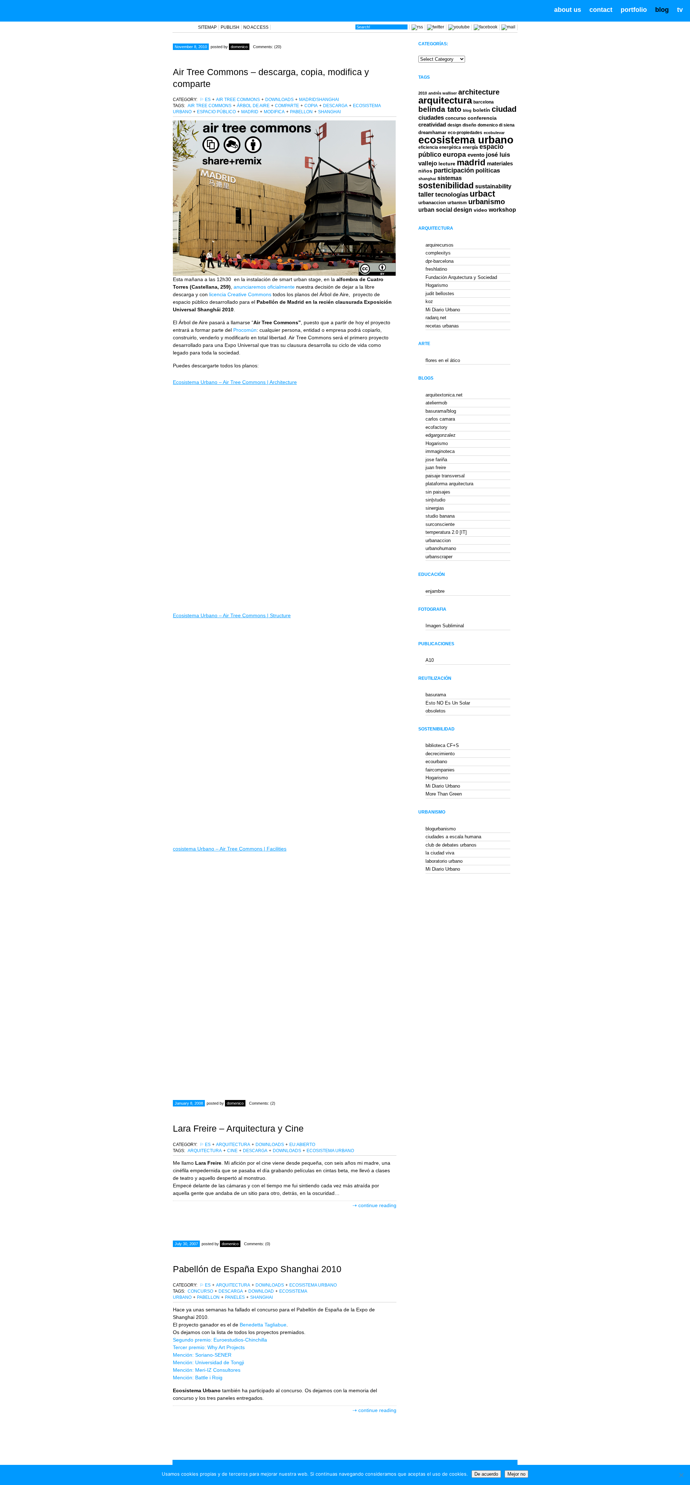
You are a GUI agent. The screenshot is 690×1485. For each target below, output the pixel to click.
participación (454, 170)
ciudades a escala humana (453, 836)
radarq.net (436, 317)
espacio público (216, 111)
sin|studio (435, 500)
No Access (255, 27)
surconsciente (440, 524)
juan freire (436, 467)
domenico (239, 47)
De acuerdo (486, 1474)
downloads (279, 99)
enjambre (435, 591)
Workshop (502, 209)
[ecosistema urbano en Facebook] (485, 26)
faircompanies (440, 770)
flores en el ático (443, 360)
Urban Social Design (445, 210)
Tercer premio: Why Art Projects (209, 1347)
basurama (436, 694)
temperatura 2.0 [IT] (446, 532)
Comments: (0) (257, 1244)
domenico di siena (496, 125)
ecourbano (436, 761)
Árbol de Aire (253, 105)
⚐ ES (205, 99)
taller (426, 194)
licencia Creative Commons (240, 294)
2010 (422, 93)
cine (232, 1150)
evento (476, 155)
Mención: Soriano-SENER (202, 1355)
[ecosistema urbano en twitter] (435, 26)
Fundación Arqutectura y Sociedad (461, 277)
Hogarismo (437, 285)
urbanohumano (441, 548)
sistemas (449, 178)
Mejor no (516, 1474)
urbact (482, 193)
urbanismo (486, 202)
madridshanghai (319, 99)
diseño (469, 125)
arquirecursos (440, 245)
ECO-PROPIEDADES (465, 132)
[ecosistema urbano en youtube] (459, 26)
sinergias (435, 508)
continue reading (377, 1205)
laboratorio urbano (444, 861)
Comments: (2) (262, 1103)
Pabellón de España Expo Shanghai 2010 (257, 1269)
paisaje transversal (445, 475)
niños (425, 171)
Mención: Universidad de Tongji (208, 1362)
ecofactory (436, 427)
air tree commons (238, 99)
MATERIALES (500, 163)
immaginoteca (440, 451)
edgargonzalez (441, 435)
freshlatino (436, 269)
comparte (287, 105)
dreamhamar (432, 132)
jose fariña (436, 459)
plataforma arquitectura (449, 483)
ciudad (504, 109)
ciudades (431, 117)
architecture (479, 92)
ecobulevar (494, 132)
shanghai (329, 111)
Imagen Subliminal (445, 625)
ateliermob (436, 402)
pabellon (301, 111)
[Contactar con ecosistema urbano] (508, 26)
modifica (274, 111)
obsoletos (436, 711)
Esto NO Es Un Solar (448, 703)
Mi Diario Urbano (443, 309)
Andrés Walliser (442, 93)
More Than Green (444, 794)
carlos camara (440, 419)
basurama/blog (441, 411)
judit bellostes (440, 293)
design (454, 125)
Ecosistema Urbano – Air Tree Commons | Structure (232, 615)
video (480, 210)
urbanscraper (439, 556)
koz (429, 301)
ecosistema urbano (330, 1150)
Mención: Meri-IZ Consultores (206, 1370)
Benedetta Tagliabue (263, 1325)
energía (470, 147)
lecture (446, 163)
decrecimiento (440, 753)
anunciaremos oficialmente (265, 287)
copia (311, 105)
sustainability (493, 186)
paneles (235, 1297)
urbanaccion (432, 202)
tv (680, 9)
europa (454, 154)
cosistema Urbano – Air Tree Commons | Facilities (229, 849)
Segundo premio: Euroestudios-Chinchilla (220, 1340)
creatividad (432, 125)
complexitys (438, 253)
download (261, 1291)
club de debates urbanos (451, 845)
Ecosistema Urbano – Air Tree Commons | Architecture (235, 382)
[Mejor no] (681, 1475)
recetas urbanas (442, 326)
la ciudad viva (440, 853)
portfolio (634, 9)
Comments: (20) (267, 47)
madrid (249, 111)
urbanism (457, 202)
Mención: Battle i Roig (197, 1377)
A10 (430, 660)
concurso (200, 1291)
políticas (487, 170)
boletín (481, 110)
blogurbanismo (441, 828)
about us (567, 9)
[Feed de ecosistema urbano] (417, 26)
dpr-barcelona (440, 261)
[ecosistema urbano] (47, 10)
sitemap (207, 27)
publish (230, 27)
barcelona (483, 102)
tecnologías (451, 194)
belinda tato (439, 109)
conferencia (482, 118)
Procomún (245, 330)
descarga (335, 105)
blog (662, 9)
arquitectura (233, 1144)
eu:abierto (302, 1144)
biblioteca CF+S (442, 745)
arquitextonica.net (444, 395)
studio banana (440, 516)
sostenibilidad (446, 185)
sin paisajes (438, 492)
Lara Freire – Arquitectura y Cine (238, 1128)
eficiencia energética (439, 147)
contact (600, 9)
